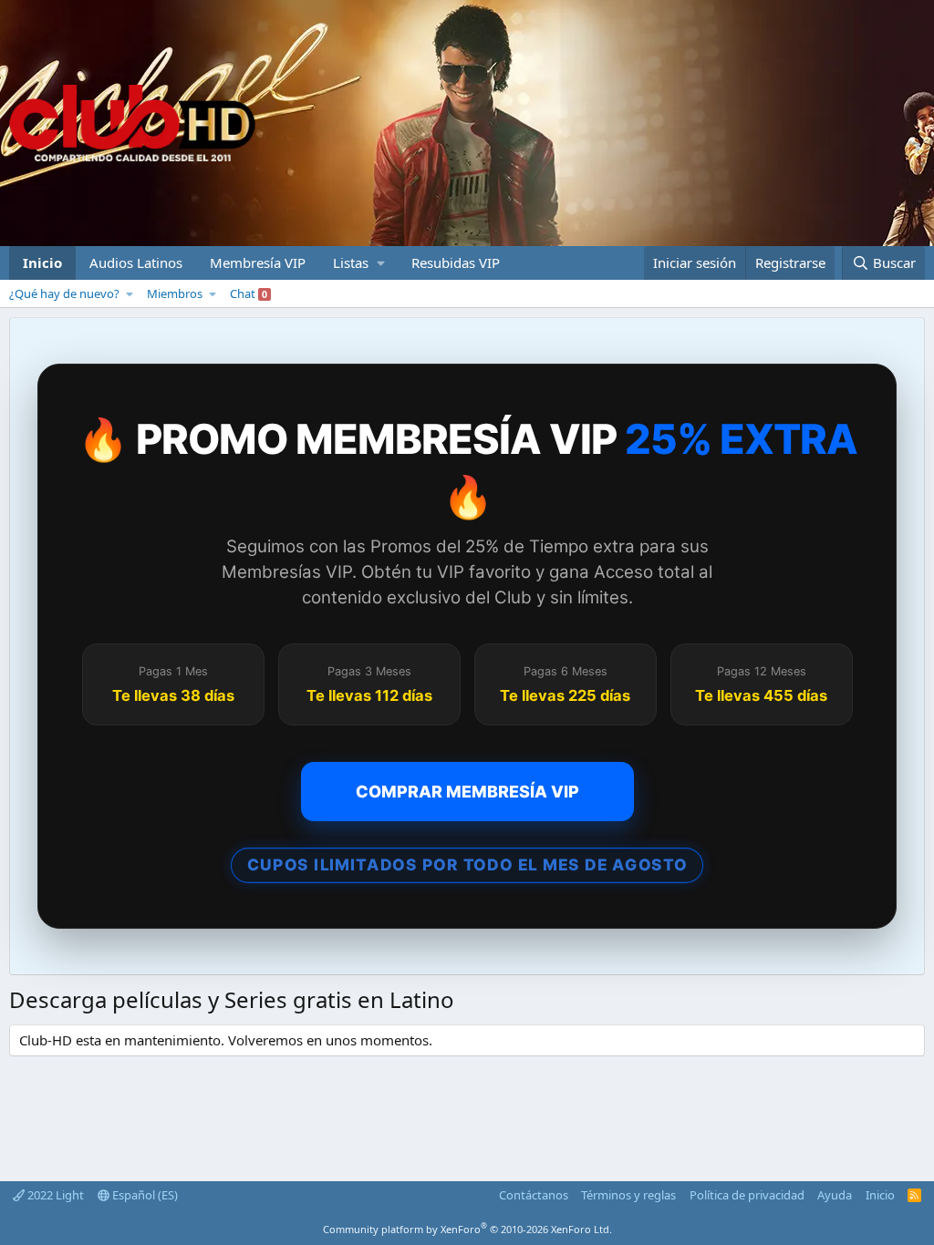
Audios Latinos (135, 262)
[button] (358, 263)
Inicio (42, 262)
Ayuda (834, 1195)
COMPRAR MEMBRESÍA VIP (467, 791)
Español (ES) (143, 1195)
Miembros (174, 293)
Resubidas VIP (455, 262)
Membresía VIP (258, 262)
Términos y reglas (628, 1195)
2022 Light (54, 1195)
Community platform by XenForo (467, 1229)
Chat (248, 293)
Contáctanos (533, 1195)
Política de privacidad (747, 1195)
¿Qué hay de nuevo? (64, 293)
